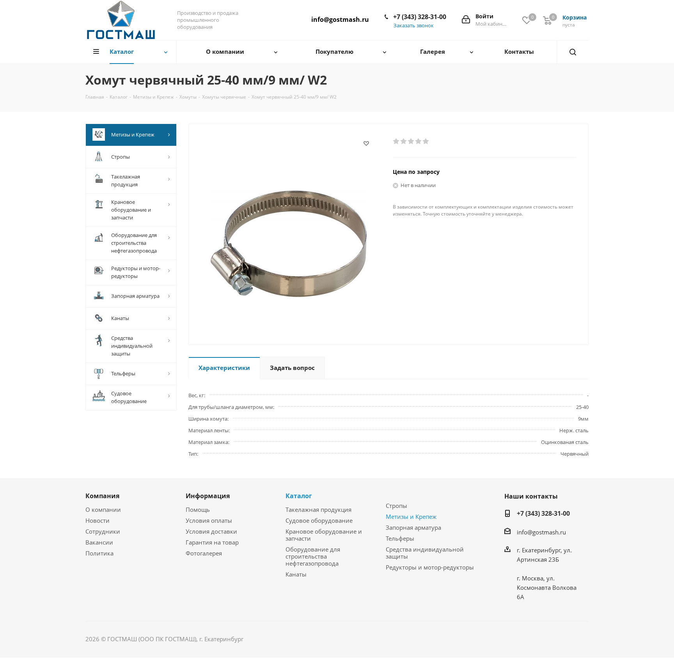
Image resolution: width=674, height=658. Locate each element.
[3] (411, 141)
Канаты (296, 574)
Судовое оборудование (319, 520)
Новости (97, 520)
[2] (404, 141)
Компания (102, 496)
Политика (99, 553)
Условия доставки (211, 531)
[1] (396, 141)
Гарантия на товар (212, 542)
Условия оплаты (209, 520)
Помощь (198, 509)
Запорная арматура (413, 527)
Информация (208, 496)
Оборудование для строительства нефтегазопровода (313, 556)
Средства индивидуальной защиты (425, 552)
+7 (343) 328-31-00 (419, 16)
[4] (418, 141)
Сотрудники (102, 531)
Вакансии (99, 542)
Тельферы (400, 538)
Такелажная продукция (318, 509)
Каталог (299, 496)
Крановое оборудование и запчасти (324, 534)
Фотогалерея (204, 553)
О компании (103, 509)
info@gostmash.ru (340, 19)
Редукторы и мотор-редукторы (430, 567)
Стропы (396, 505)
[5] (426, 141)
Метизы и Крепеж (411, 516)
